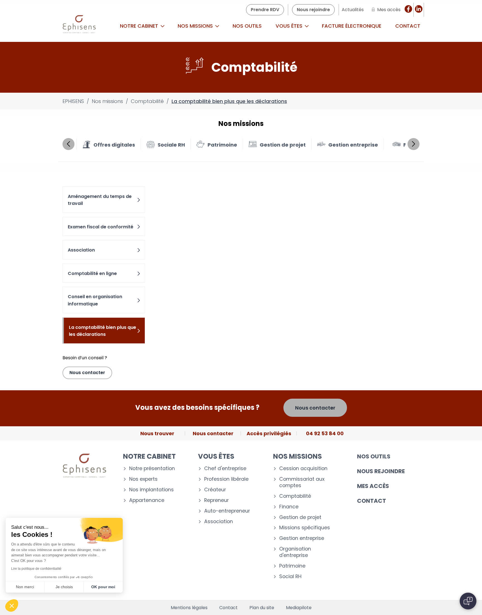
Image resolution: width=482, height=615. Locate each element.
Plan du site (261, 608)
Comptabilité (295, 496)
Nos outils (247, 25)
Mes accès (373, 486)
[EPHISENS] (79, 26)
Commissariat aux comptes (301, 482)
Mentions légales (189, 608)
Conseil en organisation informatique (95, 300)
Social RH (290, 576)
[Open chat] (468, 601)
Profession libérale (226, 479)
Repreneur (216, 500)
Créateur (215, 490)
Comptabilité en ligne (92, 273)
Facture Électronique (351, 25)
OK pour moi (103, 587)
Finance (288, 507)
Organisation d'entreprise (295, 552)
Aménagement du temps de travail (100, 200)
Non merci (25, 587)
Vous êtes (290, 25)
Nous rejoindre (381, 471)
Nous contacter (87, 372)
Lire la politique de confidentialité (36, 569)
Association (81, 250)
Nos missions (196, 25)
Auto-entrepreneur (227, 511)
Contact (407, 25)
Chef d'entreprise (225, 468)
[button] (11, 605)
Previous (68, 144)
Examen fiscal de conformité (100, 227)
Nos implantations (151, 490)
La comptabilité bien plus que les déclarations (102, 331)
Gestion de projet (300, 517)
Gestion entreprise (301, 538)
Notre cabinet (140, 25)
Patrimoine (292, 566)
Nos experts (143, 479)
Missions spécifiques (304, 528)
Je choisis (64, 587)
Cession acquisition (303, 468)
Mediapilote (299, 608)
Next (414, 144)
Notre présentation (152, 468)
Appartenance (146, 500)
